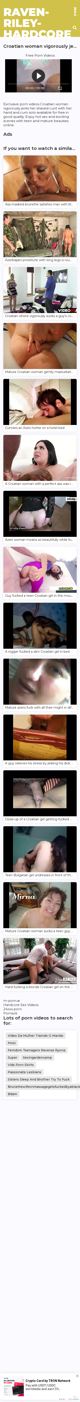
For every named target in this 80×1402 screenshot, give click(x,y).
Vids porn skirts (21, 1065)
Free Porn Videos (40, 55)
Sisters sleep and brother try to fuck (39, 1079)
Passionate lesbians (24, 1072)
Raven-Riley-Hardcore (40, 12)
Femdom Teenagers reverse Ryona (36, 1050)
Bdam (12, 1094)
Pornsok (10, 1013)
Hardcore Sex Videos (20, 1005)
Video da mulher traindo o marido (35, 1036)
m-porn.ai (11, 1000)
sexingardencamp (37, 1058)
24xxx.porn (12, 1009)
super (12, 1058)
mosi (12, 1043)
